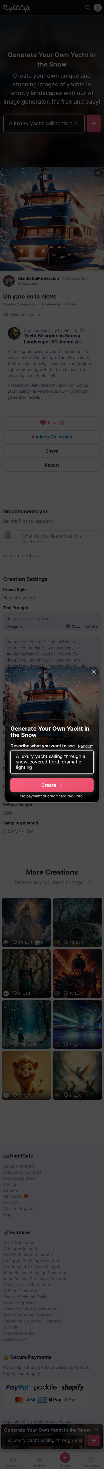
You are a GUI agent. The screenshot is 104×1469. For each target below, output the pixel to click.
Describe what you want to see (42, 745)
